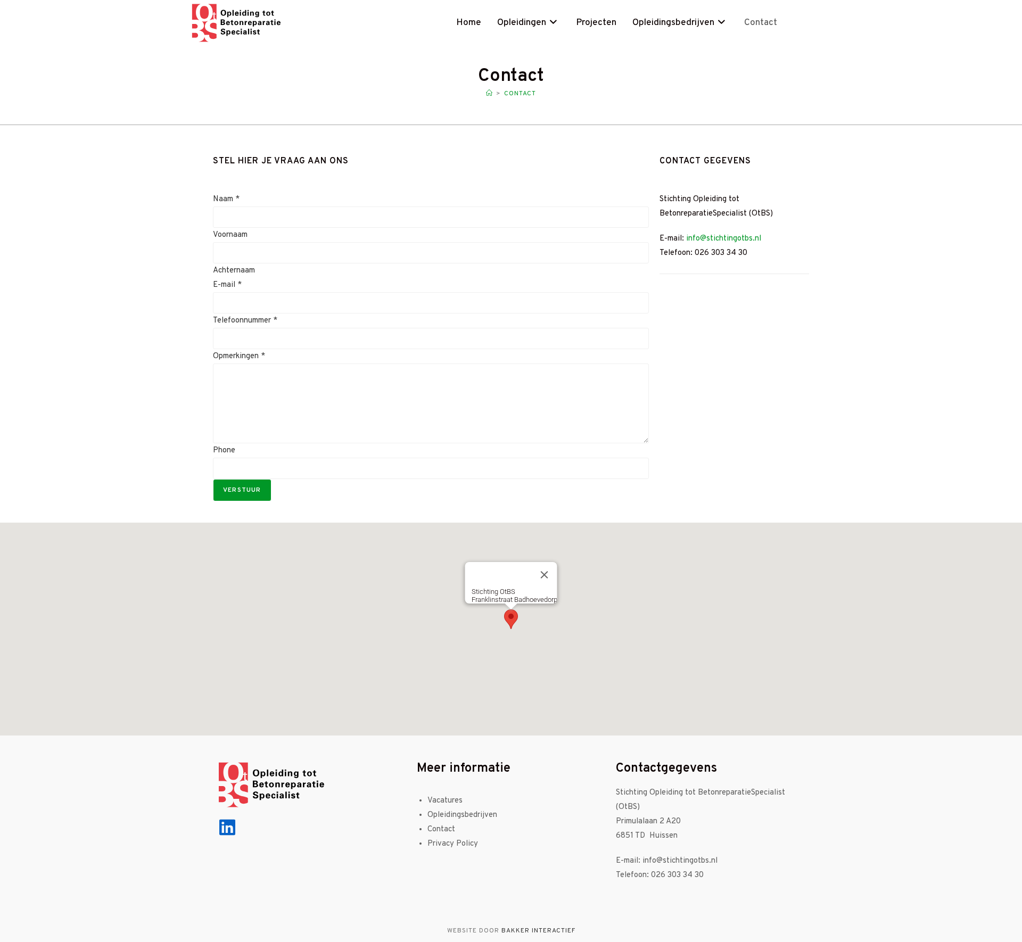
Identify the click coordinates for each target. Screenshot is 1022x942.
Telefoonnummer (245, 321)
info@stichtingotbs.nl (723, 239)
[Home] (489, 93)
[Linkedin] (227, 827)
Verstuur (242, 490)
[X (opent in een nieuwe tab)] (796, 22)
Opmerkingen (239, 356)
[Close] (544, 575)
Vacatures (445, 801)
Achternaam (234, 271)
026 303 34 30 (678, 875)
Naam (226, 199)
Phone (224, 450)
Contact (520, 93)
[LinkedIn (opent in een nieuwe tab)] (827, 22)
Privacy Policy (452, 844)
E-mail (227, 285)
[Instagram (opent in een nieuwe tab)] (811, 22)
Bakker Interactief (538, 931)
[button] (511, 619)
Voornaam (230, 235)
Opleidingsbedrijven (462, 815)
